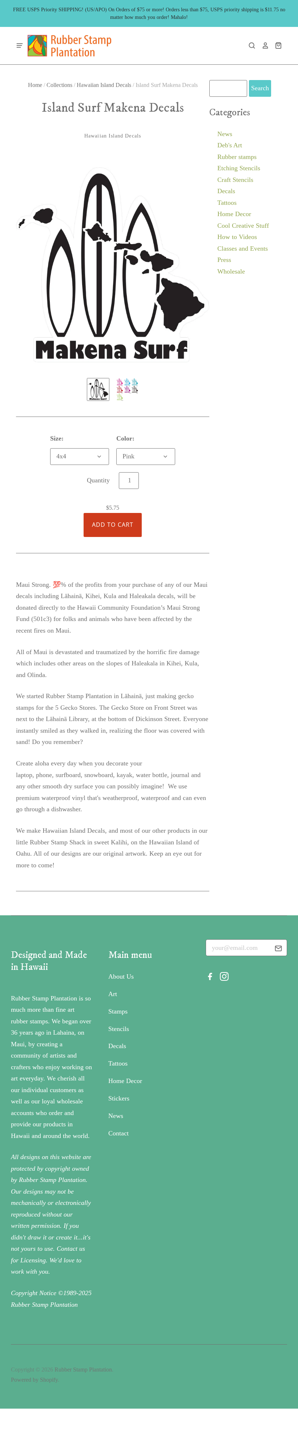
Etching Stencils (238, 168)
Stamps (118, 1011)
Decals (226, 191)
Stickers (118, 1098)
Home (35, 85)
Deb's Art (229, 145)
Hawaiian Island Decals (104, 85)
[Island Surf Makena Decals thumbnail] (98, 389)
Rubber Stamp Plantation (83, 1369)
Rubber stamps (237, 156)
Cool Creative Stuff (243, 225)
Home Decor (234, 214)
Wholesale (231, 271)
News (224, 134)
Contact (118, 1133)
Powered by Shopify (34, 1380)
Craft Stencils (235, 179)
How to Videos (237, 236)
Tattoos (227, 202)
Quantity (98, 480)
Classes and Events (242, 248)
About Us (121, 976)
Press (224, 259)
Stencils (118, 1028)
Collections (59, 85)
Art (112, 994)
